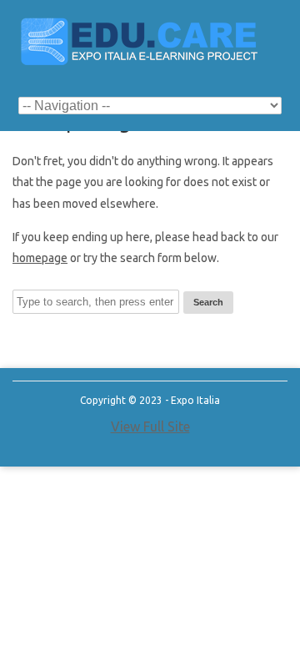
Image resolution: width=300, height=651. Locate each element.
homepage (40, 258)
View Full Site (150, 426)
